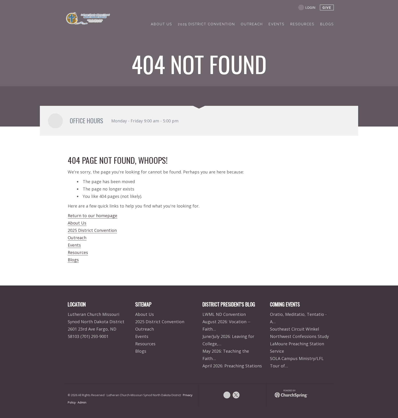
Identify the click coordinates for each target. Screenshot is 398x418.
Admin (82, 402)
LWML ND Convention (224, 314)
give (326, 7)
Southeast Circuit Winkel (294, 329)
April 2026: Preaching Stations (232, 366)
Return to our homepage (92, 215)
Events (74, 245)
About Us (77, 223)
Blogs (73, 259)
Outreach (77, 237)
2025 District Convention (92, 230)
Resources (78, 252)
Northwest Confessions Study (299, 336)
